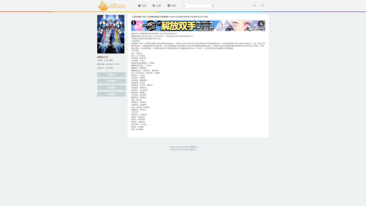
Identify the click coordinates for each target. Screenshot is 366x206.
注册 (254, 5)
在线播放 (112, 87)
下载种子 (112, 75)
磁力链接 (112, 81)
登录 (262, 5)
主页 (144, 5)
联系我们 (193, 147)
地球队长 (101, 57)
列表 (173, 5)
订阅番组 (112, 94)
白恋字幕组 (108, 60)
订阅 (158, 5)
